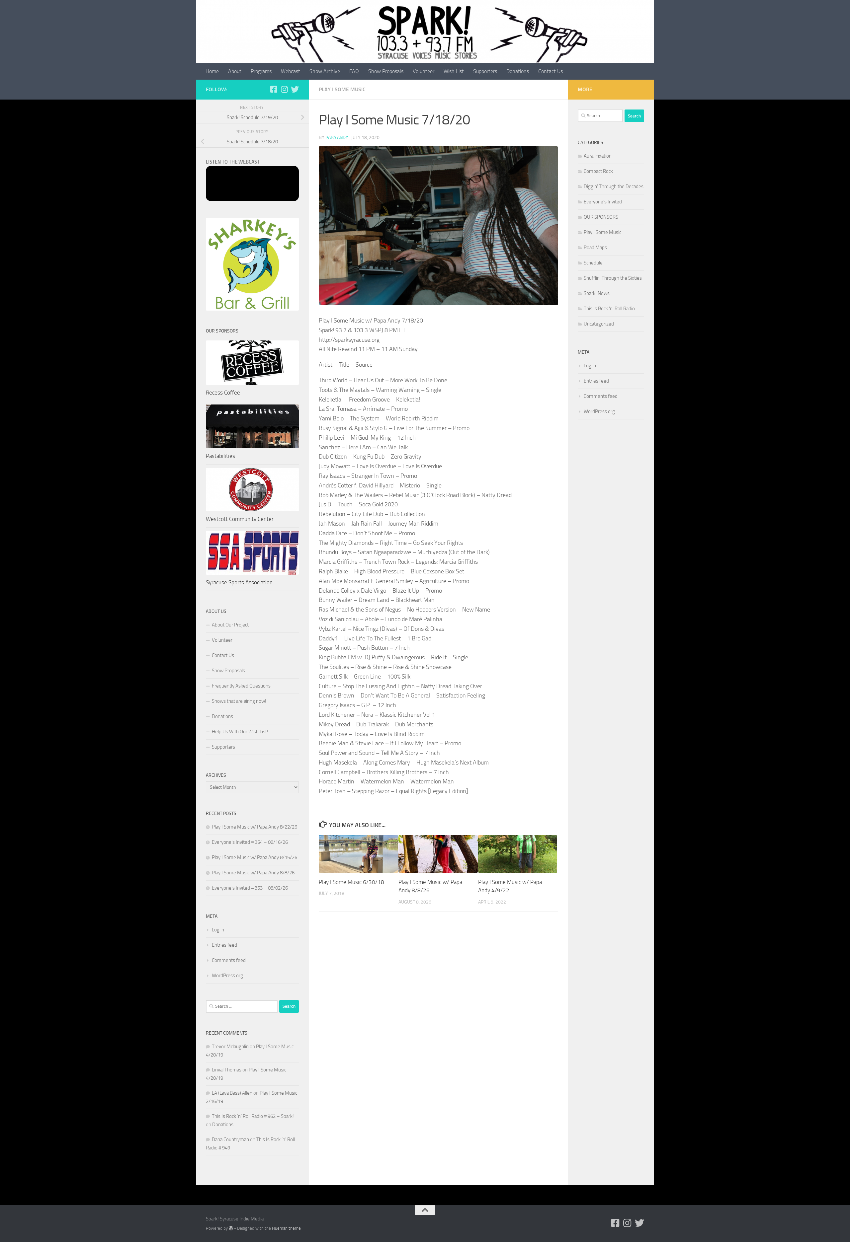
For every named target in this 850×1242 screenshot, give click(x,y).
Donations (517, 71)
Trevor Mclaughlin (230, 1047)
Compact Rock (598, 171)
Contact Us (550, 71)
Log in (218, 930)
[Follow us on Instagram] (284, 89)
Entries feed (224, 945)
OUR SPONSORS (601, 217)
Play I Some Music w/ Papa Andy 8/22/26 (254, 827)
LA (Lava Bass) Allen (232, 1093)
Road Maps (595, 248)
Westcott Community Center (240, 519)
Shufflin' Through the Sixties (613, 278)
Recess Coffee (223, 392)
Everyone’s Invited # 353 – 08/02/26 (250, 888)
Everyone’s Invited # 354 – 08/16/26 (250, 842)
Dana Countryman (230, 1139)
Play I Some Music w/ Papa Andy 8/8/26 (253, 873)
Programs (261, 71)
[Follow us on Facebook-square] (274, 89)
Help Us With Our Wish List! (240, 732)
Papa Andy (336, 137)
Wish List (454, 71)
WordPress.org (227, 976)
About (234, 71)
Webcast (290, 71)
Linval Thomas (226, 1070)
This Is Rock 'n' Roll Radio (609, 309)
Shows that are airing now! (239, 701)
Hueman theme (286, 1228)
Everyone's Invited (603, 202)
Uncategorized (599, 324)
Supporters (485, 71)
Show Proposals (385, 71)
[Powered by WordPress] (231, 1228)
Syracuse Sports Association (239, 582)
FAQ (354, 71)
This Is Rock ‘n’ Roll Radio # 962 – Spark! (253, 1116)
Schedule (593, 263)
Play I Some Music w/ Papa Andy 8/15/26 (254, 857)
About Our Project (230, 625)
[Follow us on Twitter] (295, 89)
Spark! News (597, 293)
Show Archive (324, 71)
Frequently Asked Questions (241, 686)
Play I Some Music (342, 89)
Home (212, 71)
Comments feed (229, 960)
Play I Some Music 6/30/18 (351, 882)
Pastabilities (220, 456)
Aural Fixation (598, 156)
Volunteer (423, 71)
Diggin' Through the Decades (613, 186)
